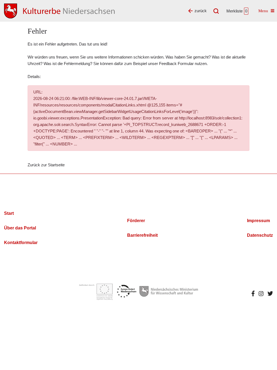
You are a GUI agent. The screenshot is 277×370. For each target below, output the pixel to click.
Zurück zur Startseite (46, 165)
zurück (200, 10)
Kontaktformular (21, 242)
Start (9, 213)
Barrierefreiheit (142, 235)
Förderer (136, 220)
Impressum (258, 220)
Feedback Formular (176, 63)
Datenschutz (260, 235)
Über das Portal (20, 228)
